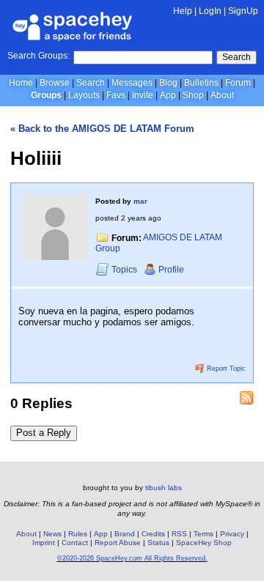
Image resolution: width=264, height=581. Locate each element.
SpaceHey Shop (204, 543)
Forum (238, 83)
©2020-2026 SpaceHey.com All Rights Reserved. (132, 558)
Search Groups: (38, 56)
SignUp (243, 11)
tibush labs (163, 488)
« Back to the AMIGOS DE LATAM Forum (102, 128)
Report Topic (225, 368)
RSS (179, 534)
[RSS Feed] (246, 397)
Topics (125, 269)
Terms (203, 534)
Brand (124, 534)
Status (158, 543)
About (222, 95)
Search (236, 57)
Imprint (43, 543)
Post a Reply (43, 432)
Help (182, 11)
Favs (115, 95)
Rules (77, 534)
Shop (193, 95)
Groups (46, 95)
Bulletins (201, 83)
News (52, 534)
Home (21, 83)
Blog (168, 83)
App (168, 95)
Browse (55, 83)
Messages (132, 83)
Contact (75, 543)
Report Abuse (118, 543)
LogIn (210, 11)
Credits (153, 534)
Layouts (84, 95)
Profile (171, 269)
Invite (142, 95)
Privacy (232, 534)
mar (140, 201)
